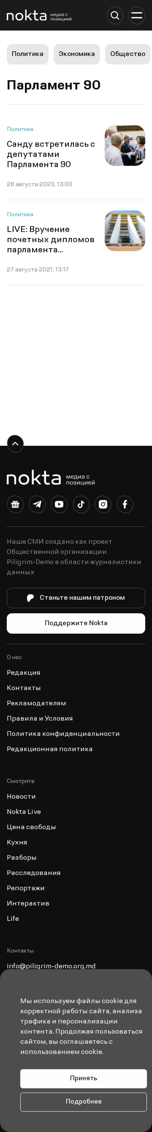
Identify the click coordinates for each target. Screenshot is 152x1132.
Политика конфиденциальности (63, 734)
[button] (114, 15)
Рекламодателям (36, 703)
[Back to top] (15, 443)
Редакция (24, 673)
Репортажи (26, 888)
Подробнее (84, 1102)
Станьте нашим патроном (82, 598)
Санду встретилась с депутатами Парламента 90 (51, 154)
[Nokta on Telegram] (37, 506)
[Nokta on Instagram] (103, 506)
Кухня (17, 842)
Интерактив (28, 903)
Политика (27, 54)
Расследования (34, 873)
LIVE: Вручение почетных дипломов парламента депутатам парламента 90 (51, 250)
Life (13, 919)
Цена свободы (31, 827)
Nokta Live (24, 812)
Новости (21, 797)
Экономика (77, 54)
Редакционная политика (50, 749)
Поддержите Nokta (76, 623)
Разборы (22, 858)
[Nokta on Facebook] (125, 506)
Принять (83, 1079)
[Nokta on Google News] (15, 506)
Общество (127, 54)
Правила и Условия (40, 719)
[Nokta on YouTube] (59, 506)
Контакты (24, 688)
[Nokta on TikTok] (81, 506)
